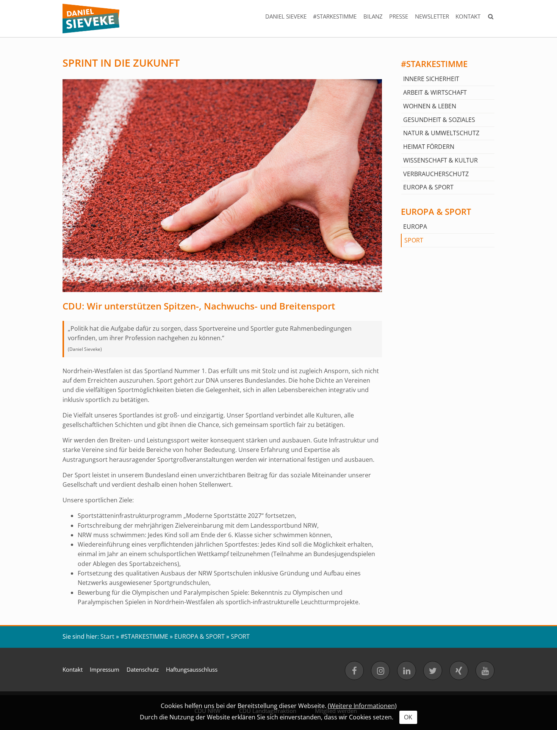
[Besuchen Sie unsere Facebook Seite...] (354, 670)
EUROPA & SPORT (428, 187)
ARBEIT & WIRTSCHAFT (435, 92)
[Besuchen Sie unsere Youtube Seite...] (485, 670)
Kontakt (73, 669)
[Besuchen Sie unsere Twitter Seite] (432, 670)
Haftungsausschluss (191, 669)
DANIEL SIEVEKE (286, 16)
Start (107, 636)
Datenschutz (143, 669)
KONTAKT (467, 16)
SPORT (413, 240)
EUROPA (415, 226)
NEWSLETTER (432, 16)
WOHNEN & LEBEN (429, 106)
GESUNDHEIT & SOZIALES (439, 120)
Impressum (104, 669)
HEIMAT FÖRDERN (428, 146)
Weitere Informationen (362, 706)
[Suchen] (490, 19)
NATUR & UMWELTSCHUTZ (441, 133)
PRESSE (398, 16)
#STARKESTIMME (335, 16)
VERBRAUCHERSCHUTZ (436, 174)
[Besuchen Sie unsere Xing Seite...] (458, 670)
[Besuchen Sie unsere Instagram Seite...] (380, 670)
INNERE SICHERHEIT (431, 79)
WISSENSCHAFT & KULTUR (440, 160)
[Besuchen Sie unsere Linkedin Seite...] (406, 670)
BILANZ (373, 16)
